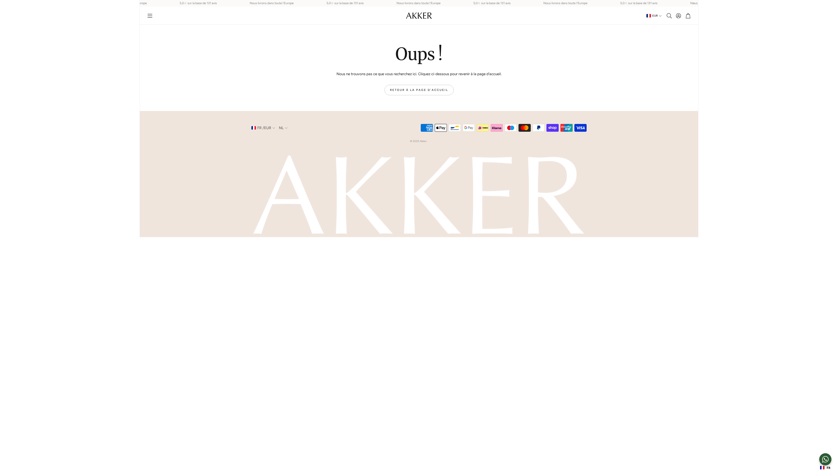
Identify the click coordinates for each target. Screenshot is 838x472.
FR (828, 468)
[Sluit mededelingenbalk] (693, 3)
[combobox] (825, 467)
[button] (150, 16)
